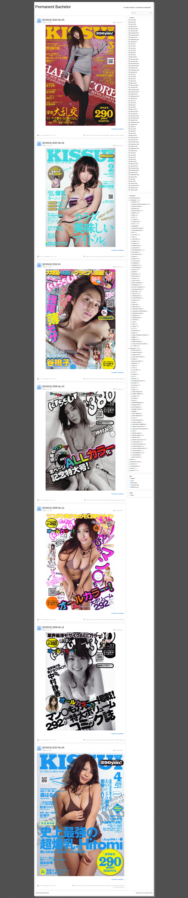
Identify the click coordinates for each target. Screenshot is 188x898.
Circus (134, 367)
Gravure (97, 135)
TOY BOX (134, 319)
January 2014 (134, 113)
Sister (133, 302)
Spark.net (134, 304)
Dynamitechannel (137, 230)
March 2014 (133, 109)
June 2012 (133, 155)
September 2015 (134, 70)
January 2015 (134, 87)
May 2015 (133, 78)
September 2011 (134, 174)
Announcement (134, 198)
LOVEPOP (135, 263)
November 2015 (134, 65)
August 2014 (133, 98)
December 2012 (134, 142)
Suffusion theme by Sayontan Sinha (144, 892)
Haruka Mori (91, 885)
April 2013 (133, 133)
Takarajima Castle (137, 309)
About (132, 495)
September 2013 (134, 122)
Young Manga (136, 455)
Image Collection (106, 135)
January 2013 (134, 140)
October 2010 (134, 188)
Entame (134, 378)
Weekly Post (135, 437)
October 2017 (134, 37)
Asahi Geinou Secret (137, 357)
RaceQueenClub (136, 289)
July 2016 (133, 48)
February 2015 (134, 85)
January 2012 (134, 166)
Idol (100, 135)
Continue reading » (117, 129)
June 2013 (133, 129)
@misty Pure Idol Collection (139, 204)
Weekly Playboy (136, 435)
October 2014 (134, 94)
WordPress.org (134, 487)
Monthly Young (136, 409)
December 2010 (134, 185)
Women (50, 22)
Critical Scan (135, 221)
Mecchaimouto (136, 267)
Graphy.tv (134, 243)
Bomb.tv (134, 213)
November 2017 (134, 35)
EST (133, 232)
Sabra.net (134, 293)
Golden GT (135, 396)
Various (134, 326)
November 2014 (134, 92)
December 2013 (134, 116)
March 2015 (133, 83)
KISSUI (117, 135)
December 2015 (134, 63)
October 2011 (133, 172)
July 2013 (133, 126)
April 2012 (133, 159)
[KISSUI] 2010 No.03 (53, 19)
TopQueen (135, 315)
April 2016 (133, 54)
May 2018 (133, 22)
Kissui (46, 22)
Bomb (133, 365)
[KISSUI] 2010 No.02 (53, 143)
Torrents (132, 464)
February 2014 (134, 111)
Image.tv (113, 500)
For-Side (134, 234)
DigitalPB (134, 226)
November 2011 (134, 170)
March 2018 (133, 26)
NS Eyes (134, 278)
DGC (133, 223)
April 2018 (133, 24)
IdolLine (134, 256)
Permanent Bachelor (53, 7)
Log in (132, 480)
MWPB (134, 411)
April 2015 (133, 81)
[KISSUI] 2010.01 (51, 264)
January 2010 (134, 190)
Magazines (133, 348)
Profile (132, 459)
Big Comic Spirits (136, 361)
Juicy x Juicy (135, 261)
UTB (133, 431)
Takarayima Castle (137, 313)
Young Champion (137, 446)
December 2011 (134, 168)
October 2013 (134, 120)
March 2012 (133, 161)
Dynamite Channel (137, 228)
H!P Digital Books (137, 250)
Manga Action (136, 404)
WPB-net (134, 339)
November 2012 (134, 144)
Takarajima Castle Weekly (139, 311)
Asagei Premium (136, 352)
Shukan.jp (135, 300)
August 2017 (133, 41)
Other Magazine (136, 413)
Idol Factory (135, 252)
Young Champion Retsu (138, 448)
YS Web (134, 346)
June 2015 (133, 76)
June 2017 (133, 46)
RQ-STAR (134, 291)
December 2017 (134, 33)
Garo (133, 237)
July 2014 (133, 100)
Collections (133, 200)
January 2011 (134, 183)
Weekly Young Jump (137, 439)
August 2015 (133, 72)
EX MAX (134, 383)
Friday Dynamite (136, 391)
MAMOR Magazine (137, 402)
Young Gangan (136, 450)
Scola (133, 418)
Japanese (112, 135)
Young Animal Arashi (137, 444)
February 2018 (134, 28)
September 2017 (134, 39)
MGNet (134, 271)
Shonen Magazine (137, 420)
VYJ (133, 328)
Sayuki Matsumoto (119, 887)
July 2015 (133, 74)
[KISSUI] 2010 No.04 (53, 747)
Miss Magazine (136, 407)
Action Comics (136, 350)
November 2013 (134, 118)
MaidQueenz (135, 265)
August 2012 (133, 150)
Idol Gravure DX (136, 254)
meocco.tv (135, 269)
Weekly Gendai (136, 433)
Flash (133, 387)
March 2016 (133, 57)
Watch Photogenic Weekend (139, 335)
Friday (134, 389)
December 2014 (134, 89)
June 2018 (133, 20)
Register (133, 478)
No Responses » (119, 22)
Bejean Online (136, 210)
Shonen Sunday (136, 422)
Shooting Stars (136, 295)
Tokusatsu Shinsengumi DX (139, 429)
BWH (133, 215)
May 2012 (133, 157)
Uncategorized (134, 466)
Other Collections (136, 282)
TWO (133, 324)
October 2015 (134, 68)
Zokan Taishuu (136, 457)
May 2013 (133, 131)
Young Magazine (136, 452)
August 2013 (133, 124)
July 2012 (133, 153)
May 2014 (133, 105)
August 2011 (133, 177)
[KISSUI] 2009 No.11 (53, 627)
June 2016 (133, 50)
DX (133, 376)
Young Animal (136, 442)
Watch (134, 333)
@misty (134, 202)
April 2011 (133, 181)
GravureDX (135, 248)
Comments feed (135, 485)
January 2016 (134, 61)
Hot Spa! (134, 398)
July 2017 (133, 44)
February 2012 (134, 163)
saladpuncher (47, 135)
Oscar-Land (135, 280)
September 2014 (134, 96)
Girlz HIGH (135, 239)
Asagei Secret (136, 354)
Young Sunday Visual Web (139, 343)
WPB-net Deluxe (136, 341)
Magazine (122, 135)
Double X (134, 374)
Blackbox (134, 363)
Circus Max (135, 370)
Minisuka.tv (135, 274)
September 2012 (134, 148)
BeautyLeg (135, 208)
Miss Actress (135, 276)
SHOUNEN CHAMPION (138, 424)
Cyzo (133, 372)
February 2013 (134, 137)
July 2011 (132, 179)
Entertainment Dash (137, 380)
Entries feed (134, 483)
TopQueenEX (135, 317)
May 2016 (133, 52)
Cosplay (134, 219)
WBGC (134, 337)
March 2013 (133, 135)
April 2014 (133, 107)
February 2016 (134, 59)
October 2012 (134, 146)
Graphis (134, 241)
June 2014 (133, 102)
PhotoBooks (135, 285)
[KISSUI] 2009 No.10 (53, 386)
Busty (93, 135)
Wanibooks (135, 330)
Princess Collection (137, 287)
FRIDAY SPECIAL (137, 394)
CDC (133, 217)
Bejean (134, 359)
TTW (133, 322)
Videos (132, 468)
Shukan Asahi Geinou (138, 426)
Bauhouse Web (136, 206)
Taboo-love (135, 306)
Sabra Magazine (136, 415)
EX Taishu (135, 385)
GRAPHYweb (136, 245)
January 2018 (134, 31)
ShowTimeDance (136, 298)
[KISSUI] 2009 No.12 (53, 507)
